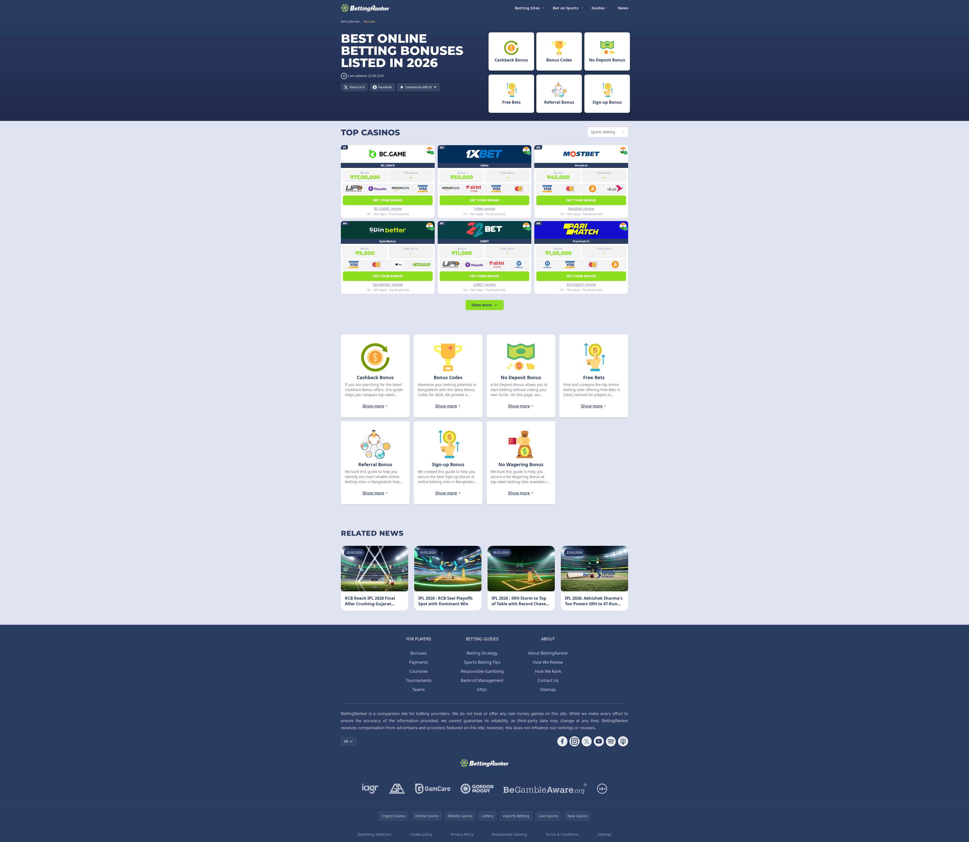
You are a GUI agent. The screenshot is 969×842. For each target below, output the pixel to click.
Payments (418, 662)
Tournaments (419, 680)
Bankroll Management (482, 680)
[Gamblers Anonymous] (397, 789)
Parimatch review (581, 284)
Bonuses (418, 653)
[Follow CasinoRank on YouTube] (599, 741)
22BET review (484, 284)
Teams (418, 689)
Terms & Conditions (562, 834)
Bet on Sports (565, 7)
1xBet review (484, 208)
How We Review (548, 662)
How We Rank (548, 671)
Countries (418, 671)
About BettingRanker (548, 653)
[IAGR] (370, 789)
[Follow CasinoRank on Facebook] (562, 741)
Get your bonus (388, 200)
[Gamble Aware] (545, 789)
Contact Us (548, 680)
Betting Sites (527, 7)
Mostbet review (581, 208)
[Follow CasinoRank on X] (587, 741)
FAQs (482, 689)
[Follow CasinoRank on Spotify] (611, 741)
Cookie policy (421, 834)
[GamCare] (432, 789)
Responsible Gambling (482, 671)
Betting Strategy (482, 653)
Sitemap (548, 689)
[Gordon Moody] (476, 789)
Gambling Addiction (374, 834)
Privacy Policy (462, 834)
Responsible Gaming (509, 834)
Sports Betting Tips (482, 662)
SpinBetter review (388, 284)
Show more (482, 305)
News (623, 7)
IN (346, 741)
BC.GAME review (388, 208)
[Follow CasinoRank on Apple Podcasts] (623, 741)
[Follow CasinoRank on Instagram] (574, 741)
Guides (598, 7)
